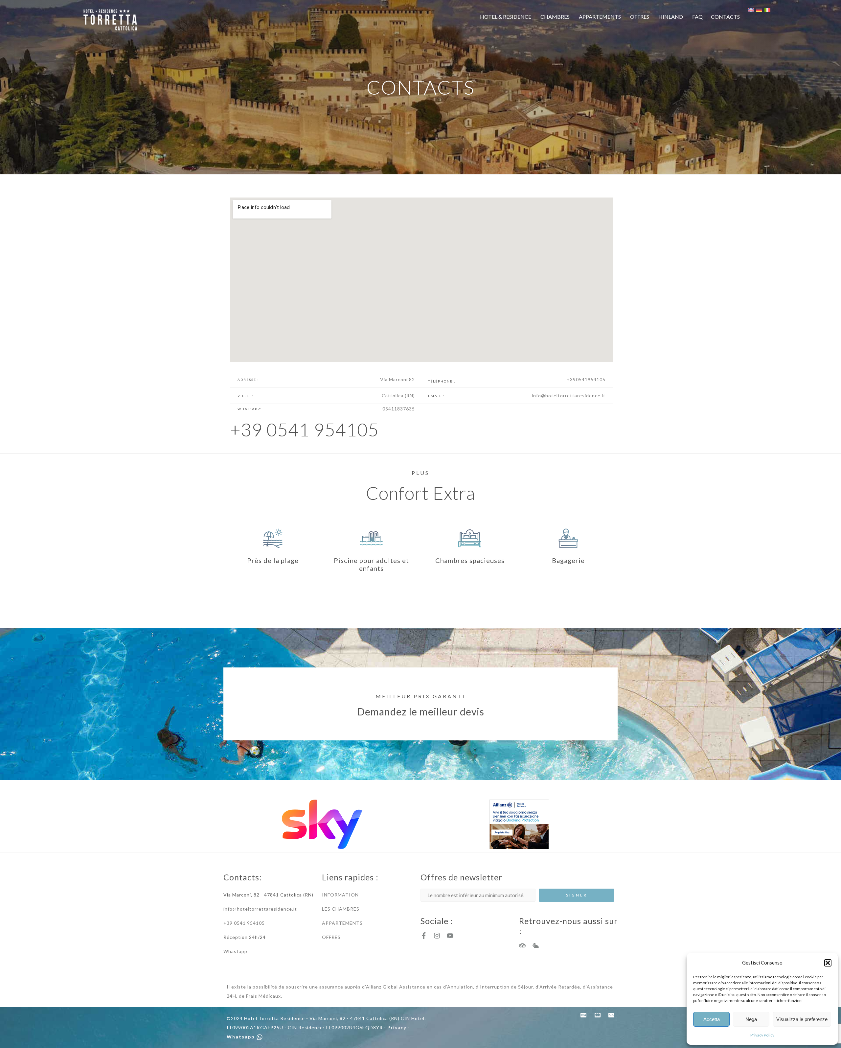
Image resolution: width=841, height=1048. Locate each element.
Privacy (397, 1027)
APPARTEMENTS (600, 16)
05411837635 (398, 408)
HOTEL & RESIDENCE (505, 16)
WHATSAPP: (250, 409)
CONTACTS (725, 16)
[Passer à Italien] (767, 10)
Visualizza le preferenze (802, 1019)
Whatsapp (241, 1036)
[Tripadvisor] (522, 945)
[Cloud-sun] (535, 945)
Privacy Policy (762, 1035)
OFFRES (639, 16)
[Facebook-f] (423, 935)
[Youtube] (450, 935)
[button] (828, 963)
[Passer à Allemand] (762, 10)
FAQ (697, 16)
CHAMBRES (555, 16)
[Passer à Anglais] (754, 10)
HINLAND (670, 16)
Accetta (711, 1019)
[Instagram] (437, 935)
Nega (751, 1019)
